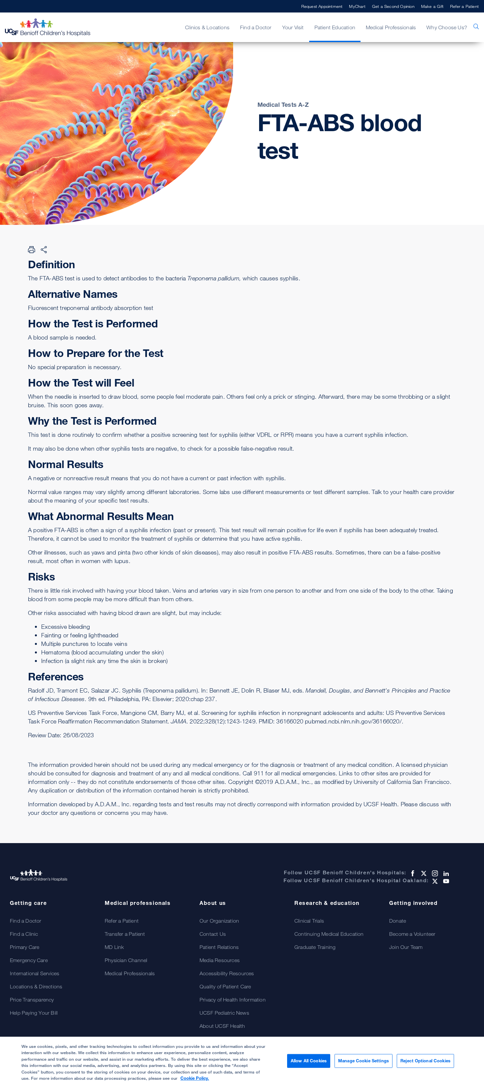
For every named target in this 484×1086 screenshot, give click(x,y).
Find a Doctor (25, 921)
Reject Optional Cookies (425, 1060)
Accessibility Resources (227, 973)
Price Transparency (32, 1000)
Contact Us (213, 934)
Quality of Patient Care (225, 986)
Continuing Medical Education (329, 934)
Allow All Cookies (309, 1060)
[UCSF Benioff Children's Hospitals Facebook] (411, 873)
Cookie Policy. (194, 1078)
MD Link (114, 947)
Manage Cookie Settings (363, 1060)
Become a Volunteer (412, 934)
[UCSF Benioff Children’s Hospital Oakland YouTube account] (445, 881)
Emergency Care (29, 960)
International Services (34, 973)
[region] (242, 1061)
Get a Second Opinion (393, 6)
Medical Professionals (130, 973)
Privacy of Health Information (233, 1000)
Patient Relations (219, 947)
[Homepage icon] (54, 27)
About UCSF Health (222, 1026)
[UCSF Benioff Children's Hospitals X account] (423, 873)
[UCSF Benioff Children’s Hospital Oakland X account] (434, 881)
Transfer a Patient (125, 934)
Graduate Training (315, 947)
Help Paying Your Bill (34, 1013)
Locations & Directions (36, 986)
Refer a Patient (464, 6)
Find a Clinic (24, 934)
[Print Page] (31, 249)
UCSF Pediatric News (224, 1013)
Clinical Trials (309, 921)
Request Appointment (322, 6)
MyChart (357, 6)
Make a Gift (432, 6)
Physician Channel (126, 960)
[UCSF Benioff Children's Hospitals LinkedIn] (445, 873)
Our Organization (219, 921)
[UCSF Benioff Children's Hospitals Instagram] (434, 873)
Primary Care (24, 947)
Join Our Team (406, 947)
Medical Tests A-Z (283, 104)
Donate (397, 921)
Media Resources (220, 960)
